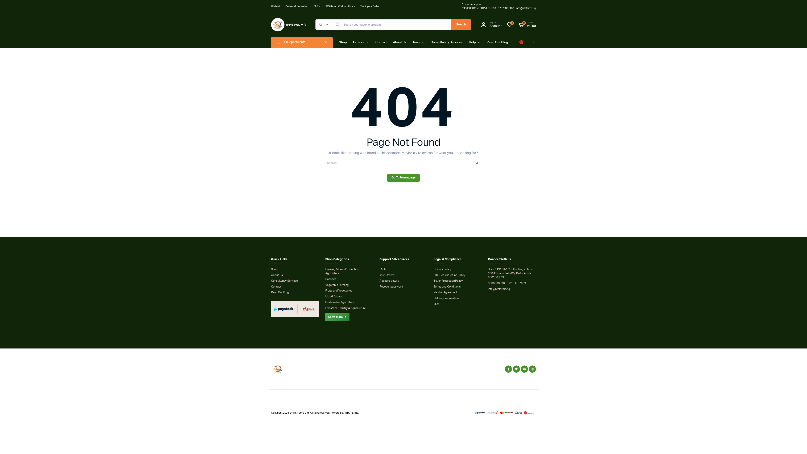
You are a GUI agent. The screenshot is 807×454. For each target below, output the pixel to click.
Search (461, 24)
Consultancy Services (447, 42)
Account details (389, 281)
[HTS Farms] (289, 25)
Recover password (391, 286)
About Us (399, 42)
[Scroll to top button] (797, 444)
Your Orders (387, 275)
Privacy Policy (442, 269)
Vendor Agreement (445, 292)
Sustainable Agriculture (339, 302)
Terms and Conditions (447, 286)
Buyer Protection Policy (448, 281)
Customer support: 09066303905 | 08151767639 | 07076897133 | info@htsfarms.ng (499, 6)
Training (418, 42)
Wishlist (275, 6)
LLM (436, 304)
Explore (358, 42)
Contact (381, 42)
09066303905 (497, 283)
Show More (337, 317)
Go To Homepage (403, 177)
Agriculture (332, 273)
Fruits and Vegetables (338, 290)
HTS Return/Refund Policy (340, 6)
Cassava (330, 279)
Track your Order (369, 6)
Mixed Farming (334, 296)
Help (472, 42)
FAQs (317, 6)
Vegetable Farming (337, 285)
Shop (343, 42)
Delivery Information (296, 6)
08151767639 (517, 283)
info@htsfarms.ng (499, 289)
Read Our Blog (497, 42)
